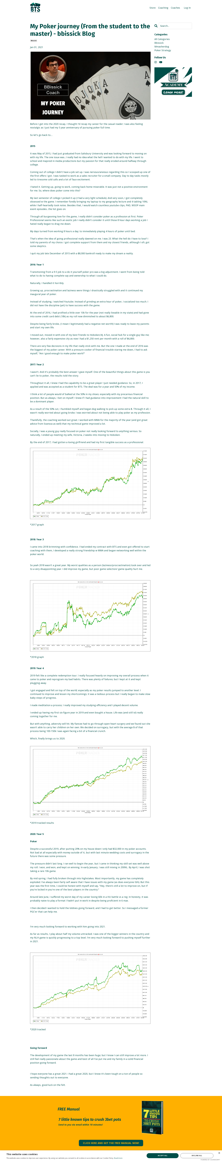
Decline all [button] (197, 1155)
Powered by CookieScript (210, 1160)
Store (153, 7)
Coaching (163, 7)
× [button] (219, 1153)
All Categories (162, 39)
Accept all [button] (163, 1155)
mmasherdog (161, 46)
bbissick (33, 41)
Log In (187, 7)
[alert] (111, 1155)
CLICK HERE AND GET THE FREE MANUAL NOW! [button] (111, 1143)
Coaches (175, 7)
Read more (118, 1158)
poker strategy (162, 50)
